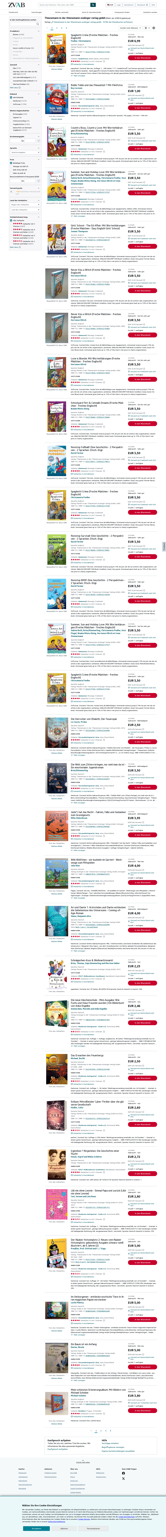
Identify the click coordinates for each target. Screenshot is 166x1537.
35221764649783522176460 (97, 284)
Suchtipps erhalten (110, 1443)
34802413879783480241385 (97, 1020)
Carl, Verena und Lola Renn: (83, 1196)
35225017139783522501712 (97, 1207)
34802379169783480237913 (97, 874)
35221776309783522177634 (97, 373)
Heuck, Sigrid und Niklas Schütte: (86, 1157)
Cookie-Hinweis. (84, 1519)
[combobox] (64, 5)
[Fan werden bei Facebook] (123, 1473)
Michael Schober (78, 1395)
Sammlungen (36, 12)
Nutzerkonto (128, 5)
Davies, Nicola (77, 1347)
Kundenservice (101, 1477)
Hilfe (153, 5)
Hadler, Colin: (77, 1107)
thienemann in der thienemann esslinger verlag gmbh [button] (77, 22)
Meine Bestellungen (25, 1485)
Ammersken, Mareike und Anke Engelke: (89, 1009)
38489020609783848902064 (97, 1356)
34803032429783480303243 (97, 1404)
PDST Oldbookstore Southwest (91, 976)
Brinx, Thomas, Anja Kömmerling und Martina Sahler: (95, 963)
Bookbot (82, 1411)
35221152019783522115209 (97, 1259)
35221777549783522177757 (97, 192)
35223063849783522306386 (97, 826)
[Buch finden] (93, 5)
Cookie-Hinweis (75, 1492)
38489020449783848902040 (97, 1311)
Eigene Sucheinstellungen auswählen (118, 1451)
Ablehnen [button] (64, 1529)
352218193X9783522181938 (97, 1069)
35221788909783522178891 (97, 550)
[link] (154, 28)
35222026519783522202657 (97, 779)
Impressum (74, 1481)
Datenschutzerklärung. (56, 1521)
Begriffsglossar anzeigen (113, 1447)
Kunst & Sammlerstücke (91, 12)
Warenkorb (22, 1488)
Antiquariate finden (122, 12)
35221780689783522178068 (97, 417)
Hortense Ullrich (78, 275)
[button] (47, 28)
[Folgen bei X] (123, 1479)
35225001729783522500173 (97, 240)
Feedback (164, 546)
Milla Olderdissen (79, 818)
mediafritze (83, 59)
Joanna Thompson (79, 231)
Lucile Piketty (77, 1302)
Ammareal (82, 149)
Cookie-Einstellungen (126, 1517)
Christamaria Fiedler (80, 497)
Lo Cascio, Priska (79, 722)
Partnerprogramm (50, 1477)
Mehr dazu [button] (14, 247)
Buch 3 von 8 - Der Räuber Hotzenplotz (91, 1262)
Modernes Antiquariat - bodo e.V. (92, 1026)
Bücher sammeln (61, 12)
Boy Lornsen (76, 88)
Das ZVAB (73, 1473)
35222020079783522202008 (97, 730)
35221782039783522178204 (97, 594)
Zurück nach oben (83, 1462)
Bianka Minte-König (80, 408)
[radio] (11, 101)
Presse (72, 1477)
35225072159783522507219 (97, 1118)
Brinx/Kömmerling (79, 133)
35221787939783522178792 (97, 142)
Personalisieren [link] (93, 1528)
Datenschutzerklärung (77, 1485)
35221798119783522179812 (97, 461)
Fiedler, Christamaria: (81, 41)
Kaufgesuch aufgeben (58, 1449)
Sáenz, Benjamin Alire (81, 916)
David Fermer (77, 453)
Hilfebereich (100, 1473)
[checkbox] (11, 34)
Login (119, 5)
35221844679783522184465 (97, 99)
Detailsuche (13, 12)
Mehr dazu (14, 87)
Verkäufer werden (150, 12)
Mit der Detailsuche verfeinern (119, 22)
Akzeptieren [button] (36, 1529)
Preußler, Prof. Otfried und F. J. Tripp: (88, 1248)
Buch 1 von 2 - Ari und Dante (87, 927)
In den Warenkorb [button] (142, 58)
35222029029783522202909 (97, 925)
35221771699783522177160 (97, 52)
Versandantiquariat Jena (88, 106)
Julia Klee (75, 865)
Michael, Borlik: (78, 1058)
